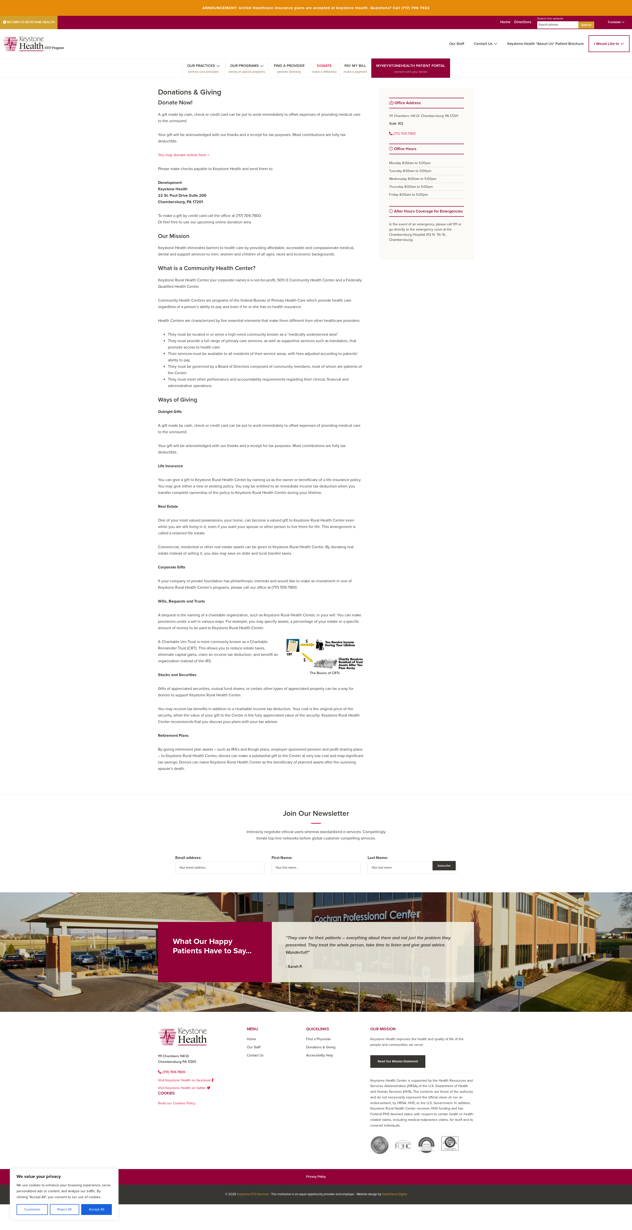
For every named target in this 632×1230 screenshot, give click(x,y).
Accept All (96, 1209)
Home (505, 22)
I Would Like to (606, 43)
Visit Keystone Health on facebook (185, 1080)
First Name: (282, 857)
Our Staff (456, 43)
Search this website (550, 18)
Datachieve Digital (394, 1194)
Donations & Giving (321, 1047)
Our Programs (244, 65)
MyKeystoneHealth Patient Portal (410, 65)
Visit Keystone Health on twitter (182, 1088)
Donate (324, 65)
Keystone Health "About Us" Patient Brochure (545, 43)
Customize (32, 1209)
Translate (614, 22)
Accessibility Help (319, 1055)
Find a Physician (318, 1039)
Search (586, 25)
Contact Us (483, 43)
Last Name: (378, 857)
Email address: (188, 857)
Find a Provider (289, 65)
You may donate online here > (183, 155)
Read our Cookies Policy (176, 1103)
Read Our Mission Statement (398, 1061)
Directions (522, 22)
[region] (64, 1194)
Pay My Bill (355, 65)
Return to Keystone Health (30, 22)
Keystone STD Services (253, 1194)
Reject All (64, 1209)
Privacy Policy (316, 1177)
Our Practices (201, 65)
